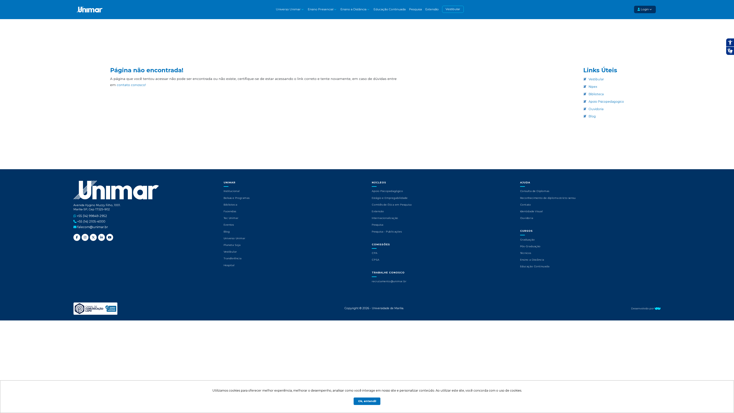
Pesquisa (415, 9)
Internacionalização (385, 218)
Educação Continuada (389, 9)
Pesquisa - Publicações (387, 231)
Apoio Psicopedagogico (606, 101)
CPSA (375, 259)
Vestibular (453, 9)
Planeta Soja (232, 245)
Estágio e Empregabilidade (390, 198)
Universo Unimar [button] (288, 9)
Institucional (232, 191)
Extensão (432, 9)
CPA (374, 253)
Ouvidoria (595, 109)
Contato (525, 204)
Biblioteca (596, 94)
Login (644, 9)
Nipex (592, 87)
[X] (93, 237)
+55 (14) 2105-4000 (91, 221)
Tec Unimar (231, 218)
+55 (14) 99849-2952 (92, 216)
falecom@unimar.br (92, 227)
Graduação (527, 239)
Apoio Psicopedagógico (387, 191)
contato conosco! (131, 85)
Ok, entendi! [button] (367, 401)
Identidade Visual (531, 211)
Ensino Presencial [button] (320, 9)
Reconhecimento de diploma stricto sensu (548, 198)
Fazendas (230, 211)
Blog (592, 116)
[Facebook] (76, 237)
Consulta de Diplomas (534, 191)
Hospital (229, 265)
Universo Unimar (234, 238)
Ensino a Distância (532, 259)
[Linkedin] (101, 237)
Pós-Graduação (530, 246)
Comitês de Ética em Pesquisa (392, 204)
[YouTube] (109, 237)
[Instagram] (85, 237)
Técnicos (525, 253)
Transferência (233, 258)
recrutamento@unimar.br (389, 281)
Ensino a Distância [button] (353, 9)
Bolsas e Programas (237, 198)
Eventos (229, 224)
